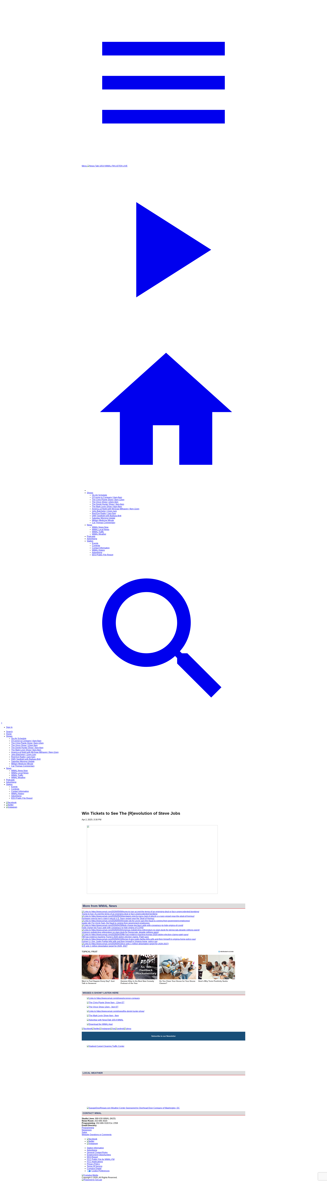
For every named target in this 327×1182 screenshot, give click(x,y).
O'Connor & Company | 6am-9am (107, 497)
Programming (88, 1128)
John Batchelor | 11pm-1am (104, 511)
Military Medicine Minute (103, 520)
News (89, 525)
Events (95, 543)
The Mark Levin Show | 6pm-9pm (107, 506)
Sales (84, 1132)
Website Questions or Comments (97, 1135)
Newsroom (87, 1130)
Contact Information (101, 548)
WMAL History (98, 550)
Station (90, 541)
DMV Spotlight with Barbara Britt (106, 516)
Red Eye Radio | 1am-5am (104, 513)
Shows (90, 493)
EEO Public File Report (102, 555)
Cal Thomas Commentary (103, 523)
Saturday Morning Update (103, 518)
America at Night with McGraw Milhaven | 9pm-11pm (115, 509)
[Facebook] (11, 802)
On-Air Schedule (99, 495)
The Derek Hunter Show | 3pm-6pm (108, 504)
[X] (10, 805)
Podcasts (91, 536)
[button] (100, 971)
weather (163, 1103)
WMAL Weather (99, 534)
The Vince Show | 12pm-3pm (105, 502)
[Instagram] (11, 807)
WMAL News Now (100, 527)
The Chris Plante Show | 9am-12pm (108, 500)
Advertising (92, 539)
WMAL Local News (100, 529)
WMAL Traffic (98, 532)
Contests (96, 545)
